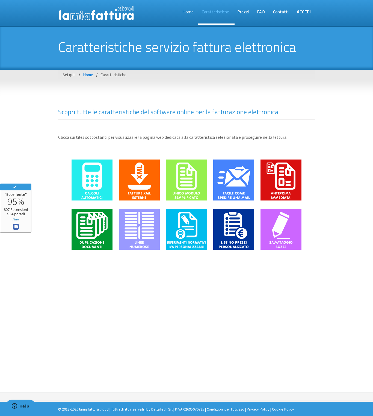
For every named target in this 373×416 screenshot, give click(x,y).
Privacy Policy (258, 409)
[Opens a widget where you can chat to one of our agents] (20, 406)
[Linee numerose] (139, 248)
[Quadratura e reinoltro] (257, 346)
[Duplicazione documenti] (92, 248)
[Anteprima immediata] (280, 199)
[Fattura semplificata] (115, 346)
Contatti (281, 11)
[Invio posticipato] (92, 297)
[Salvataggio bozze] (280, 248)
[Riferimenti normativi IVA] (186, 248)
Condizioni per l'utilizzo (225, 409)
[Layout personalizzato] (163, 346)
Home (188, 11)
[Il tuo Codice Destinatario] (186, 297)
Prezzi (243, 11)
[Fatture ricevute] (280, 297)
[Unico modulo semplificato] (186, 199)
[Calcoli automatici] (92, 199)
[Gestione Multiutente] (139, 297)
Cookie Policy (283, 409)
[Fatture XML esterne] (139, 199)
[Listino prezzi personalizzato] (233, 248)
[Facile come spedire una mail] (233, 199)
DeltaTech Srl (162, 409)
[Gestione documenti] (233, 297)
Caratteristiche (215, 11)
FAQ (261, 11)
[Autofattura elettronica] (210, 346)
